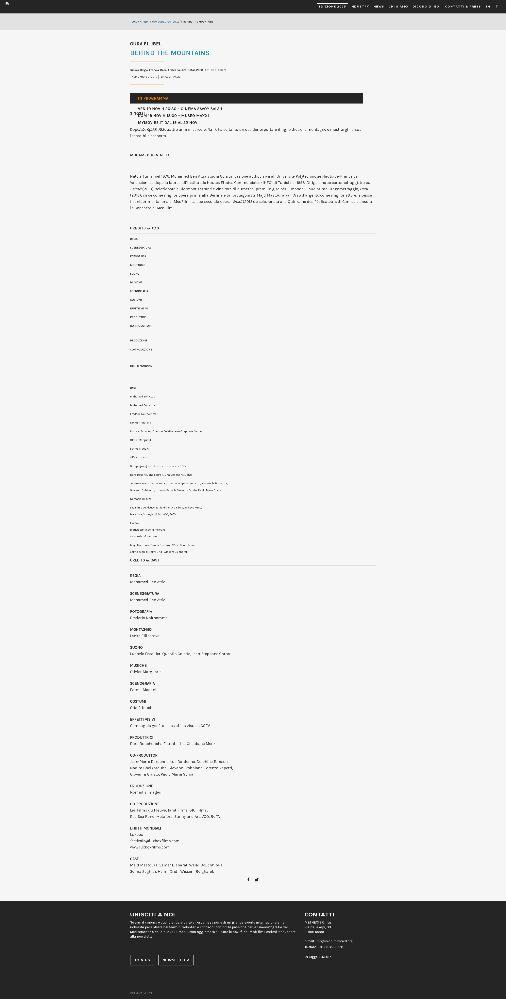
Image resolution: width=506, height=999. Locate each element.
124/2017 (318, 957)
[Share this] (248, 880)
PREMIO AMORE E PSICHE (144, 76)
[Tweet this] (256, 880)
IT (496, 6)
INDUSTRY (359, 6)
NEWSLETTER (175, 960)
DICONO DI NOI (427, 6)
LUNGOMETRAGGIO (171, 76)
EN (487, 6)
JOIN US (142, 960)
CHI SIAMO (398, 6)
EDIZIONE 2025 (332, 6)
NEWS (379, 6)
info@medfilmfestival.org (334, 941)
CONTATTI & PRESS (463, 6)
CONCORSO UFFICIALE (165, 21)
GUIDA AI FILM (140, 21)
